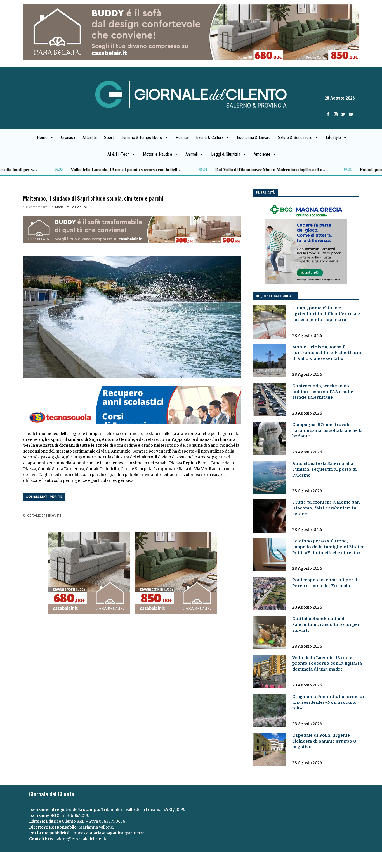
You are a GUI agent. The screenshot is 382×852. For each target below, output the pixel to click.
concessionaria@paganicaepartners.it (108, 833)
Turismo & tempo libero (141, 137)
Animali (191, 154)
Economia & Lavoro (254, 137)
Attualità (89, 137)
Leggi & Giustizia (225, 154)
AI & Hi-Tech (118, 154)
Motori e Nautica (157, 154)
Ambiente (262, 154)
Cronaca (68, 137)
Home (42, 137)
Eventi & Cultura (209, 137)
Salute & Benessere (295, 137)
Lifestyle (333, 137)
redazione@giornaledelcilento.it (79, 838)
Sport (109, 137)
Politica (182, 137)
